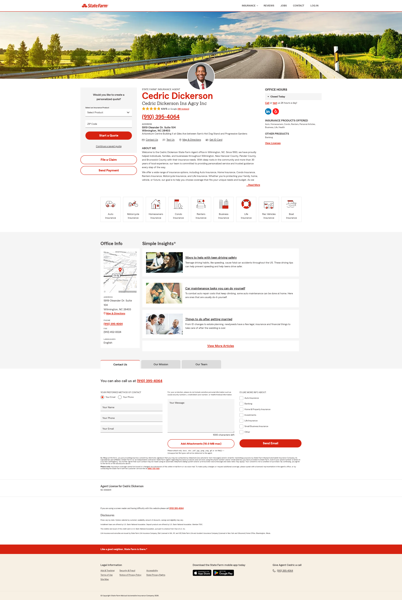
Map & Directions (115, 313)
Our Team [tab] (201, 364)
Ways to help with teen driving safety (211, 257)
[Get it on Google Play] (223, 573)
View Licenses (273, 143)
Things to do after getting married (208, 319)
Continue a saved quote (109, 146)
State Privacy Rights (155, 575)
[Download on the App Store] (202, 573)
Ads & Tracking (107, 571)
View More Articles (220, 346)
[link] (95, 6)
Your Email (110, 397)
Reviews (269, 5)
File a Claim (109, 159)
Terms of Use (106, 575)
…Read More (253, 185)
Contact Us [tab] (120, 364)
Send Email (270, 443)
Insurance (248, 5)
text (275, 103)
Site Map (104, 579)
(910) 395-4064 (161, 117)
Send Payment (109, 170)
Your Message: (177, 403)
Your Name (108, 407)
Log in (314, 5)
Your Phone (128, 397)
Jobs (283, 5)
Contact (298, 5)
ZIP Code (92, 124)
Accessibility (152, 571)
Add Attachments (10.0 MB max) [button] (201, 443)
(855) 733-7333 (153, 468)
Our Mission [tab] (161, 364)
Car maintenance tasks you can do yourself (215, 288)
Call (267, 103)
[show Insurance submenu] (256, 5)
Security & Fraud (127, 571)
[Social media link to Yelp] (276, 111)
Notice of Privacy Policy (130, 575)
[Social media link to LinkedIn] (268, 111)
